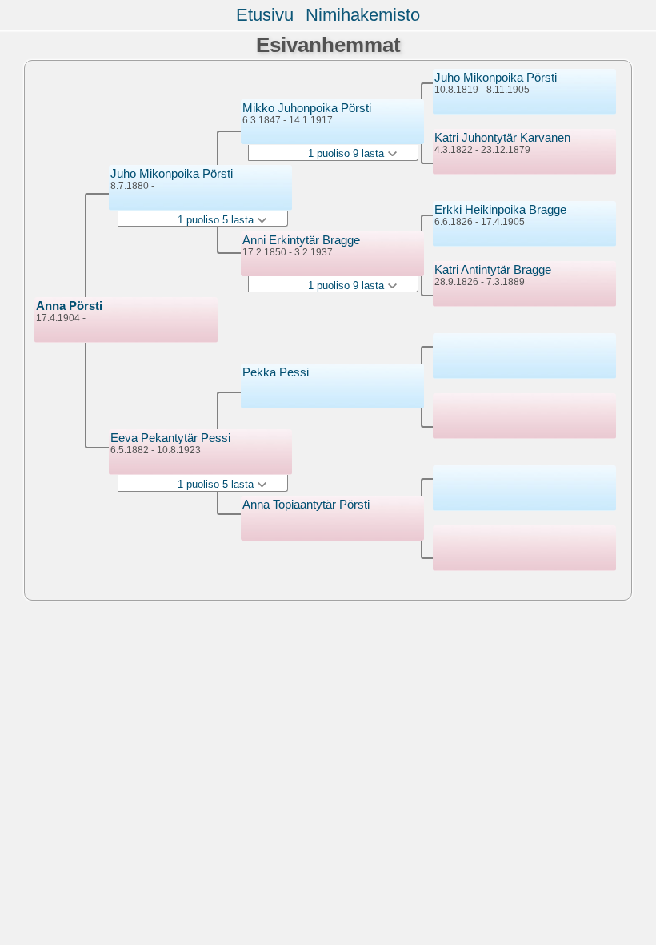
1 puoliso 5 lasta (217, 220)
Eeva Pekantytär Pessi (170, 437)
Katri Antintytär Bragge (492, 269)
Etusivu (265, 15)
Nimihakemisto (363, 15)
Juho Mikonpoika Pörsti (171, 173)
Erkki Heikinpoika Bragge (500, 209)
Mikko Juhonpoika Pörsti (306, 108)
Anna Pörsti (69, 305)
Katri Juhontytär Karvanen (502, 137)
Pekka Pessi (275, 372)
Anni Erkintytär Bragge (301, 240)
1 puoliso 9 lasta (347, 153)
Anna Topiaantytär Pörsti (306, 504)
